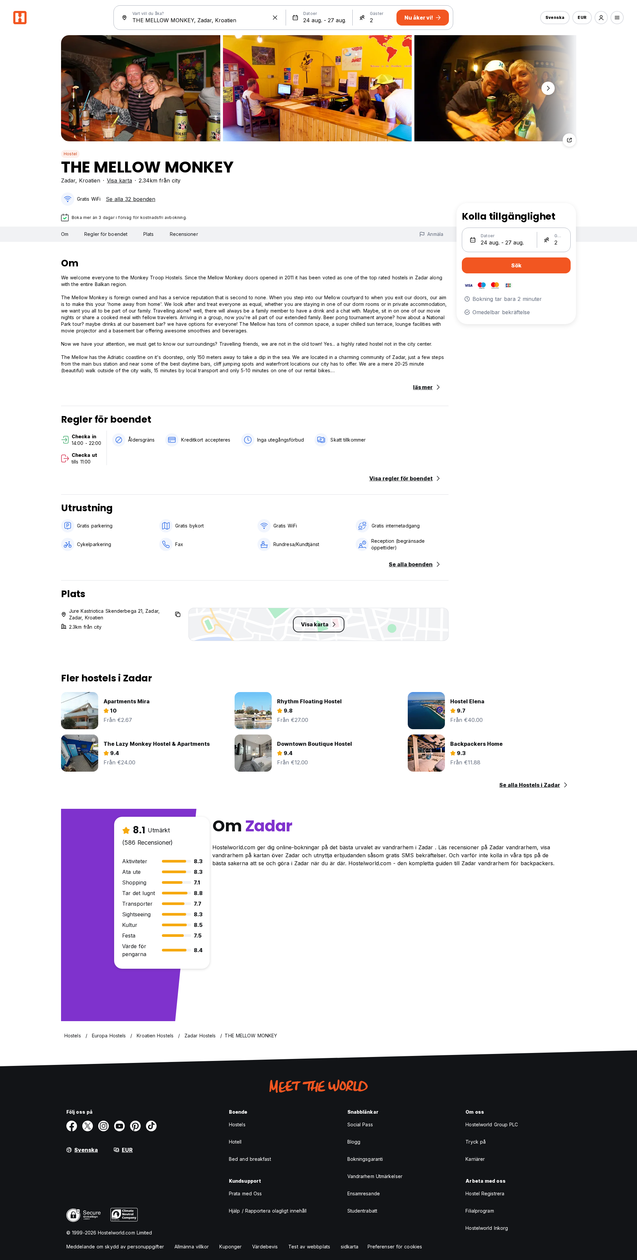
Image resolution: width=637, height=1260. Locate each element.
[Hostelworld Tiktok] (151, 1126)
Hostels (237, 1124)
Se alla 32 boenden (130, 199)
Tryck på (475, 1142)
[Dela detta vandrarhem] (569, 140)
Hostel (70, 153)
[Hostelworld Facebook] (71, 1126)
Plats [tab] (148, 234)
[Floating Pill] (548, 88)
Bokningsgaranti (365, 1159)
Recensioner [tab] (184, 234)
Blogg (354, 1142)
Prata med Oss (245, 1193)
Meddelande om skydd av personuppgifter (115, 1246)
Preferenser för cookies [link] (395, 1246)
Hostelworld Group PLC (491, 1124)
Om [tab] (64, 234)
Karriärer (475, 1159)
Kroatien (89, 180)
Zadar (68, 180)
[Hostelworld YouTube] (119, 1126)
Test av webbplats (309, 1246)
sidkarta (349, 1246)
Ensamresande (363, 1193)
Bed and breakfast (250, 1159)
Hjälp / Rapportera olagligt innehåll (268, 1211)
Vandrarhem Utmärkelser (374, 1176)
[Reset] (275, 18)
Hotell (235, 1142)
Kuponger (230, 1246)
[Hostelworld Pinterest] (135, 1126)
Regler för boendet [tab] (105, 234)
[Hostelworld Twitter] (87, 1126)
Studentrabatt (362, 1211)
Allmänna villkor (192, 1246)
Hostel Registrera (484, 1193)
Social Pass (360, 1124)
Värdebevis (265, 1246)
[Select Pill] (601, 17)
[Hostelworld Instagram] (103, 1126)
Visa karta (119, 180)
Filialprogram (479, 1211)
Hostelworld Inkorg (486, 1228)
